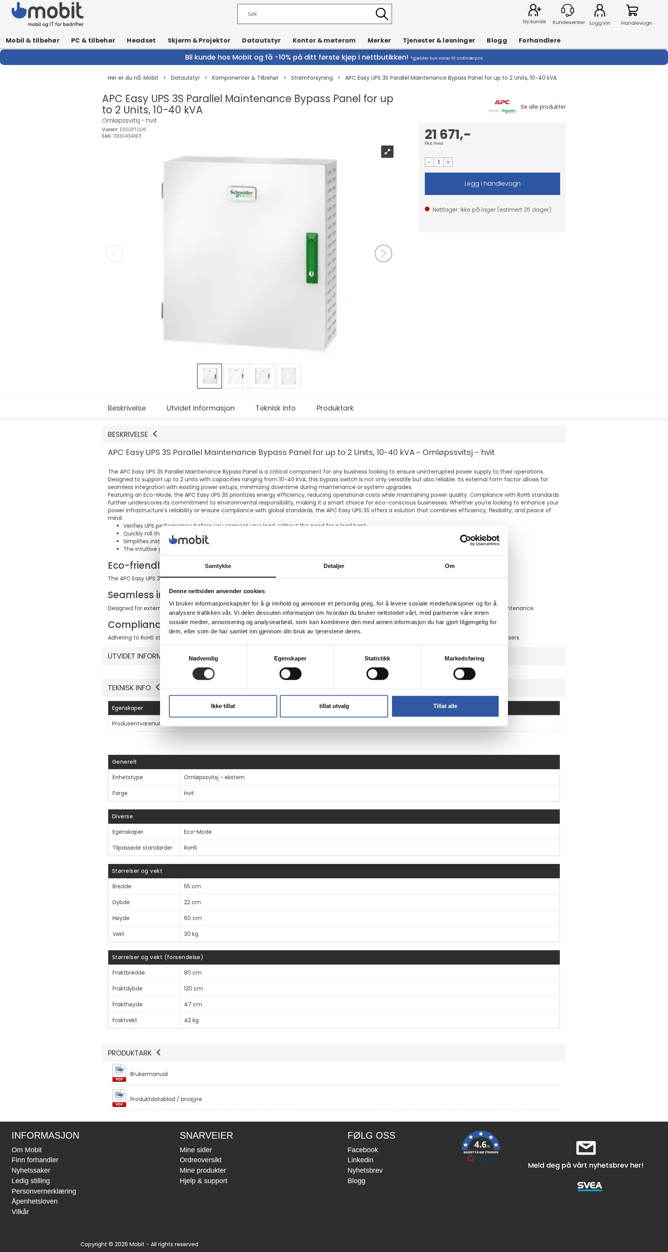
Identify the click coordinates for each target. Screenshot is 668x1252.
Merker (379, 40)
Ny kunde (534, 21)
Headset (141, 40)
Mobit (150, 78)
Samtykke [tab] (218, 566)
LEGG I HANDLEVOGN (492, 184)
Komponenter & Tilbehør (245, 78)
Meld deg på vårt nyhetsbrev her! (586, 1165)
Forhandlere (540, 40)
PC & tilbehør (93, 40)
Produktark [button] (130, 1053)
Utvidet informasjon (201, 408)
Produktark (335, 408)
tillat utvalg (334, 706)
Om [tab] (450, 566)
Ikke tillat (223, 706)
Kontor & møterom (324, 40)
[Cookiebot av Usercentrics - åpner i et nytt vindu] (465, 540)
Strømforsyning (312, 78)
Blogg (497, 40)
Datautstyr (261, 40)
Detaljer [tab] (334, 566)
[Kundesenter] (567, 10)
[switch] (290, 674)
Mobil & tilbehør (33, 40)
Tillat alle (445, 706)
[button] (334, 434)
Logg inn (600, 11)
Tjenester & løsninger (439, 40)
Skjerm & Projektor (199, 40)
